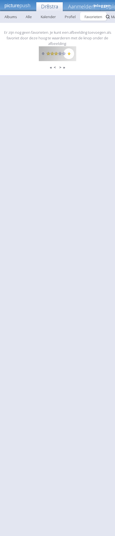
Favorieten (93, 16)
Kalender (48, 16)
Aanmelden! (81, 6)
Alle (29, 16)
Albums (10, 16)
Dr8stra (49, 6)
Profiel (70, 16)
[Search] (107, 16)
